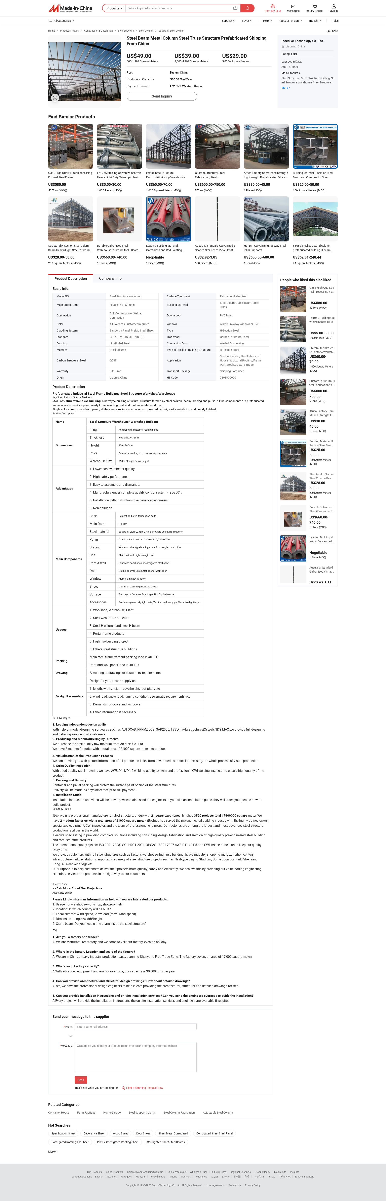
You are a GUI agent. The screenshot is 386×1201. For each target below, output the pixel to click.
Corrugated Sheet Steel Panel (214, 1133)
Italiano (173, 1176)
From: (68, 1027)
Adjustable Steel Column (218, 1112)
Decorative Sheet (94, 1133)
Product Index (262, 1171)
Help (266, 21)
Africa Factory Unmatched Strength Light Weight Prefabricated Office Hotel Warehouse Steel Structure (321, 413)
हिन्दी (247, 1176)
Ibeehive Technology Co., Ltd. (302, 41)
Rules (335, 21)
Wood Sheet (120, 1133)
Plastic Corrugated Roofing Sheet (118, 1142)
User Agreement (215, 1185)
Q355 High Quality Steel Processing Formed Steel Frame (321, 290)
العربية (214, 1176)
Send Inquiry (162, 96)
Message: (66, 1045)
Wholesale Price (198, 1171)
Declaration (234, 1185)
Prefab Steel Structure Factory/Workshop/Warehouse (321, 350)
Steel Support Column (142, 1112)
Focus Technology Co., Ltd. (167, 1185)
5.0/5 (294, 53)
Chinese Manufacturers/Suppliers (145, 1171)
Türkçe (271, 1176)
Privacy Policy (252, 1185)
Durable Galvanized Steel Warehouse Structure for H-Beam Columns (321, 509)
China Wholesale (176, 1171)
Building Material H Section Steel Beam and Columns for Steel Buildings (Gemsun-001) (321, 443)
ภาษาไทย (259, 1176)
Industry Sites (218, 1171)
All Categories (62, 21)
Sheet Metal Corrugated (173, 1133)
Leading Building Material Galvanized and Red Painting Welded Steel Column (321, 539)
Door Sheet (143, 1133)
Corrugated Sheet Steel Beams (166, 1142)
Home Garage (112, 1112)
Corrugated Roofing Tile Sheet (70, 1142)
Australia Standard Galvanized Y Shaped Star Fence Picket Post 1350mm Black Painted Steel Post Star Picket (322, 570)
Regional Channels (240, 1171)
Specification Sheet (63, 1133)
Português (126, 1176)
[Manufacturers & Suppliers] (70, 8)
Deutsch (185, 1176)
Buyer (245, 21)
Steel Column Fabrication (179, 1112)
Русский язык (157, 1176)
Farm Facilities (86, 1112)
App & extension (289, 21)
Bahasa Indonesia (304, 1176)
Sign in (334, 10)
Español (111, 1176)
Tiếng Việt (285, 1176)
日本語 (237, 1176)
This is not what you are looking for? (97, 1088)
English (99, 1176)
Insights (294, 1171)
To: (71, 1036)
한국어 (225, 1176)
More (284, 87)
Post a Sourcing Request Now (142, 1088)
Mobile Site (280, 1171)
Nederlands (200, 1176)
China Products (114, 1171)
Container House (58, 1112)
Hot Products (94, 1171)
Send (81, 1080)
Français (140, 1176)
